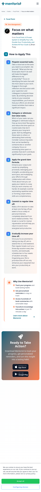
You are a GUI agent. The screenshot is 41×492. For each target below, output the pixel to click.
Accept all (20, 481)
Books (9, 11)
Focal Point (16, 11)
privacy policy (30, 474)
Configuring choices (20, 487)
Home (3, 11)
